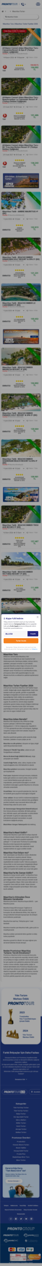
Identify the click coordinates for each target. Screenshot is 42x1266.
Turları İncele (21, 641)
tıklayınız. (35, 649)
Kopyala (33, 634)
